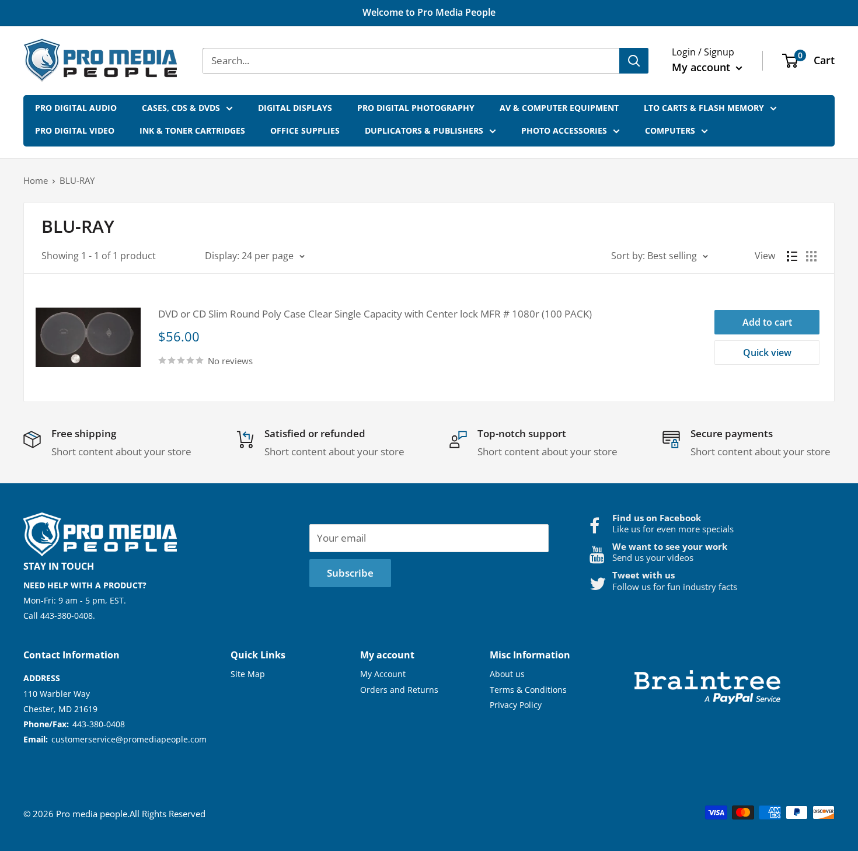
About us (507, 673)
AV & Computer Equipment (559, 107)
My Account (383, 673)
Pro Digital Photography (416, 107)
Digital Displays (295, 107)
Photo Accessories (564, 130)
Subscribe (350, 573)
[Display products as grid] (811, 256)
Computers (670, 130)
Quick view (767, 352)
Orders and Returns (399, 689)
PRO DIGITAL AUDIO (76, 107)
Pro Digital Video (74, 130)
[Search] (633, 61)
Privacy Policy (516, 704)
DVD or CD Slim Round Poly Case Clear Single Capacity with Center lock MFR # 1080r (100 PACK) (375, 313)
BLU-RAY (77, 180)
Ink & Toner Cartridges (192, 130)
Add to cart (767, 322)
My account (702, 67)
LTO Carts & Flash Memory (704, 107)
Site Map (248, 673)
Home (35, 180)
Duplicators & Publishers (424, 130)
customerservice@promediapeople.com (129, 739)
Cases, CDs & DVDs (181, 107)
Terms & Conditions (528, 689)
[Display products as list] (792, 256)
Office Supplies (305, 130)
